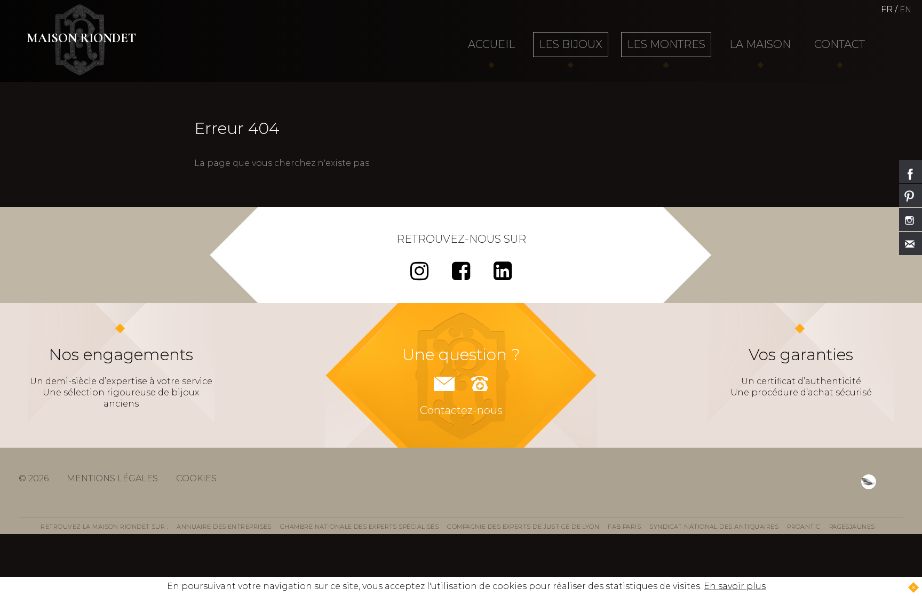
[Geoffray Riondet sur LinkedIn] (502, 276)
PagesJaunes (852, 526)
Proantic (804, 526)
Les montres (666, 44)
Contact (839, 44)
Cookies (196, 478)
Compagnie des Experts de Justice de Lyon (523, 526)
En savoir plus (735, 586)
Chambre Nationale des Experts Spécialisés (359, 526)
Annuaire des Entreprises (224, 526)
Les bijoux (570, 44)
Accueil (491, 44)
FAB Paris (624, 526)
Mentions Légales (112, 478)
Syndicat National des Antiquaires (713, 526)
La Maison (760, 44)
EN (905, 9)
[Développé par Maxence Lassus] (868, 481)
